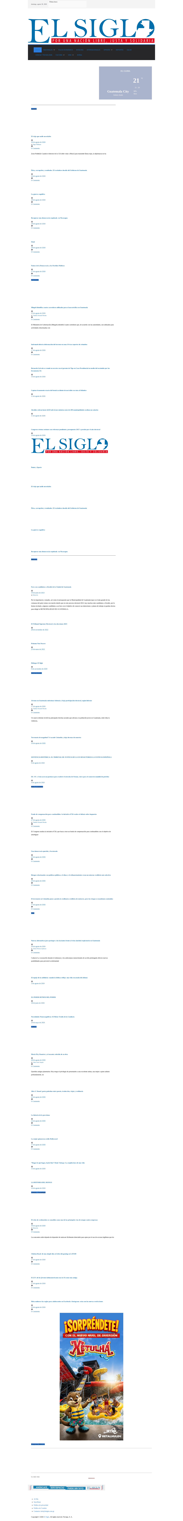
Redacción (35, 595)
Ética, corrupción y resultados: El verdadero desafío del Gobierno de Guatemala (59, 170)
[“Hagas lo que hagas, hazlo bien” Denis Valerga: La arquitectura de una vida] (73, 1155)
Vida (69, 55)
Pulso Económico (65, 50)
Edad (33, 242)
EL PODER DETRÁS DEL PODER (43, 997)
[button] (54, 49)
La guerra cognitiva (38, 194)
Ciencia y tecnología (43, 55)
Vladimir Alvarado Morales (40, 315)
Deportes (119, 50)
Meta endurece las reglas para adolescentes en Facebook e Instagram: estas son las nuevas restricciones (67, 1301)
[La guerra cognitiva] (73, 186)
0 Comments (35, 148)
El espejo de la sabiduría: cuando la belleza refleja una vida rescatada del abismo (59, 977)
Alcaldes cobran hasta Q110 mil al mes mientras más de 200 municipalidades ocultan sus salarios (64, 410)
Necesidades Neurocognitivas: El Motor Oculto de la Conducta (52, 1017)
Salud (129, 50)
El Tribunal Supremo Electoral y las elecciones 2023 (49, 624)
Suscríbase (37, 1502)
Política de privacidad (41, 1505)
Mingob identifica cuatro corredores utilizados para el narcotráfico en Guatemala (59, 307)
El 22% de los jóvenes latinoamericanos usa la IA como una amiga (54, 1278)
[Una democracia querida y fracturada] (73, 843)
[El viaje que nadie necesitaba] (73, 123)
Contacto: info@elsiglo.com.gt (44, 1511)
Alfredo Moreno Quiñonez (39, 948)
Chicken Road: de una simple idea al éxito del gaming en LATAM (54, 1254)
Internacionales (93, 50)
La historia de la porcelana (40, 1115)
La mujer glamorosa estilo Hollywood (44, 1139)
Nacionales (48, 50)
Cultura (59, 55)
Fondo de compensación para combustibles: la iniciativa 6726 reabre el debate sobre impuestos (64, 814)
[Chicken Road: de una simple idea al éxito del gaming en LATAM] (73, 1246)
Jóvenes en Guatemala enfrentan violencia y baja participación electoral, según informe (61, 700)
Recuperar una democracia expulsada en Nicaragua (49, 218)
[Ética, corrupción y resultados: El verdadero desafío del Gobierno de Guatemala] (73, 162)
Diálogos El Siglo (37, 663)
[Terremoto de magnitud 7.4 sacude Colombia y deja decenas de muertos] (73, 730)
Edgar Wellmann (37, 144)
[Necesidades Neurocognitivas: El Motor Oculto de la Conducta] (73, 1009)
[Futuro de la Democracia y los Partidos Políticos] (73, 258)
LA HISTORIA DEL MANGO (41, 1182)
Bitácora (79, 50)
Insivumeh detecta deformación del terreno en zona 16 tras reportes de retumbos (59, 344)
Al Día (36, 1499)
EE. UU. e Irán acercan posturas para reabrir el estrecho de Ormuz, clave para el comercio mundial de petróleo (70, 777)
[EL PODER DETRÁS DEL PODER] (73, 989)
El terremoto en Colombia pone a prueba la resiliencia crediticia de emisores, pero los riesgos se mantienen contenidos (72, 899)
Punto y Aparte (36, 467)
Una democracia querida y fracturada (44, 851)
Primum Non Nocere (38, 643)
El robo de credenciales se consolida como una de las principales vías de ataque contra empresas (64, 1220)
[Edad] (73, 234)
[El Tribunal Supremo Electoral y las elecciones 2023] (73, 617)
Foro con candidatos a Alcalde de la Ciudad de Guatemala (51, 587)
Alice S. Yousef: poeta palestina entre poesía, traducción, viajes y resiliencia (57, 1091)
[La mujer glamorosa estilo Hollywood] (73, 1131)
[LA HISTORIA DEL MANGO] (73, 1175)
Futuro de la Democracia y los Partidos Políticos (48, 266)
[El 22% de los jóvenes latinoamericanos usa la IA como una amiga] (73, 1270)
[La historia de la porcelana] (73, 1107)
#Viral (79, 55)
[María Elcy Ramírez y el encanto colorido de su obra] (73, 1040)
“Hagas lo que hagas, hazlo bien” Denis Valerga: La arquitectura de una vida (58, 1163)
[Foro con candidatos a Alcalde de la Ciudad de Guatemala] (73, 573)
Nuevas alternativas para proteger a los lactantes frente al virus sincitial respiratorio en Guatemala (65, 940)
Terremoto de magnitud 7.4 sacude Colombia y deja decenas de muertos (56, 737)
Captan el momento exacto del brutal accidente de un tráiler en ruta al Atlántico (59, 390)
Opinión (107, 50)
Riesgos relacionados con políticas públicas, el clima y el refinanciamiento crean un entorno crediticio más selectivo (71, 875)
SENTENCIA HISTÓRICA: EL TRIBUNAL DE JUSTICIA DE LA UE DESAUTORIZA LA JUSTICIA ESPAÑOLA (71, 757)
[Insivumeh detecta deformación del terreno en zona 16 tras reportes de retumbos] (73, 336)
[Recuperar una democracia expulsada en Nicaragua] (73, 210)
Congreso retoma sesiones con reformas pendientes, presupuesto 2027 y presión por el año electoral (65, 429)
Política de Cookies (40, 1508)
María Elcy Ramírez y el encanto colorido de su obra (49, 1054)
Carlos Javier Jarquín (38, 1062)
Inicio (37, 50)
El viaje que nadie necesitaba (41, 136)
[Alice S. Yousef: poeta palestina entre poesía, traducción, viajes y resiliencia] (73, 1083)
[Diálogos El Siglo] (73, 655)
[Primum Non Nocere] (73, 636)
